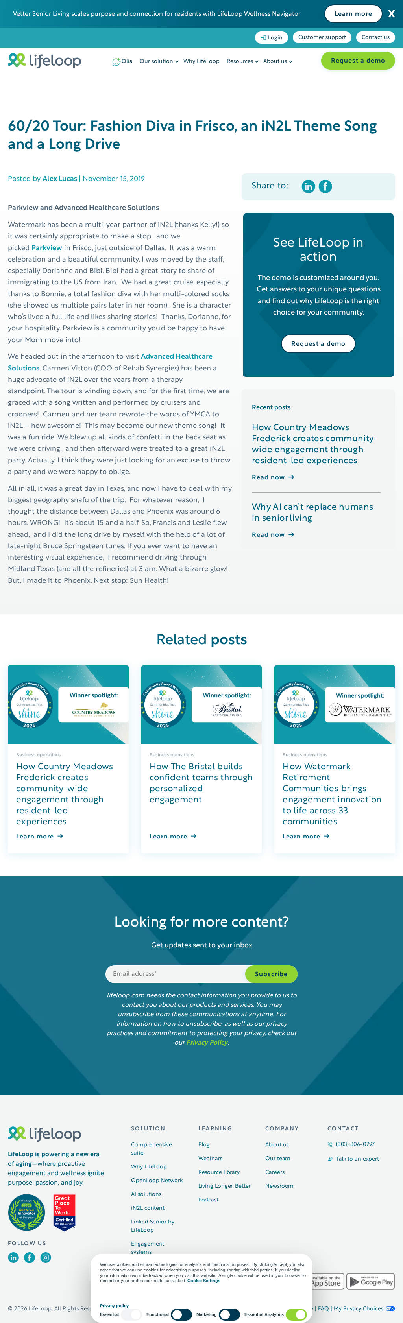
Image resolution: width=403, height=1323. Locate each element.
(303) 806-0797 (355, 1144)
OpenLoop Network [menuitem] (156, 1180)
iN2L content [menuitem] (148, 1208)
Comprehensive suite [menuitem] (151, 1149)
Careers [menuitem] (274, 1172)
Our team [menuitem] (277, 1158)
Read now (268, 478)
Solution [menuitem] (148, 1128)
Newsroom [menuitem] (279, 1186)
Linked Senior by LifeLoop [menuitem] (152, 1226)
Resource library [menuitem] (219, 1172)
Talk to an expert (357, 1159)
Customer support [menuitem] (322, 37)
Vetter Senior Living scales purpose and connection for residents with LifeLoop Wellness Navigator (157, 14)
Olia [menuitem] (127, 61)
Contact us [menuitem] (376, 37)
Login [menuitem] (275, 38)
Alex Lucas (61, 179)
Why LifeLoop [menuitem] (201, 61)
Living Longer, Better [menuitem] (224, 1186)
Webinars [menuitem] (210, 1158)
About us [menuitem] (275, 61)
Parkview (46, 248)
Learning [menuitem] (215, 1128)
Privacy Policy (206, 1043)
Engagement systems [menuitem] (147, 1248)
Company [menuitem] (282, 1128)
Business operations (38, 755)
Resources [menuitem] (240, 61)
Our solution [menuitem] (156, 61)
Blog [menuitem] (204, 1145)
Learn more (353, 14)
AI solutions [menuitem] (146, 1194)
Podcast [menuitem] (208, 1200)
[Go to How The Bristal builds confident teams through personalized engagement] (201, 704)
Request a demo (358, 61)
